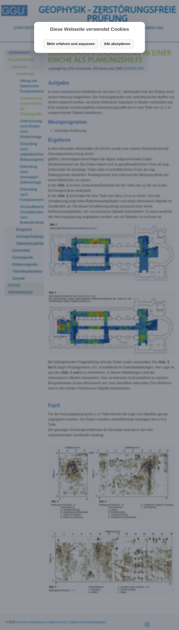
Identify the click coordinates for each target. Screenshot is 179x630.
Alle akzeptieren (117, 44)
